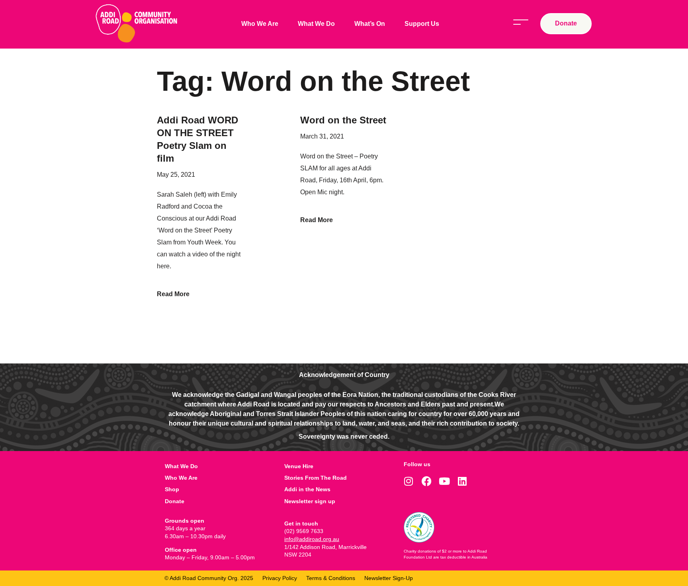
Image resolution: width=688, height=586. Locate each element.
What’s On (369, 23)
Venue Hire (298, 466)
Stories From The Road (315, 478)
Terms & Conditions (330, 578)
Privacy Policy (279, 578)
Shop (172, 489)
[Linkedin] (462, 481)
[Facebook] (427, 481)
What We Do (316, 23)
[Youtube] (445, 481)
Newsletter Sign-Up (388, 578)
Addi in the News (307, 489)
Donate (174, 501)
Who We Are (259, 23)
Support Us (422, 23)
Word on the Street (343, 120)
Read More (173, 294)
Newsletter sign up (309, 501)
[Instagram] (409, 481)
